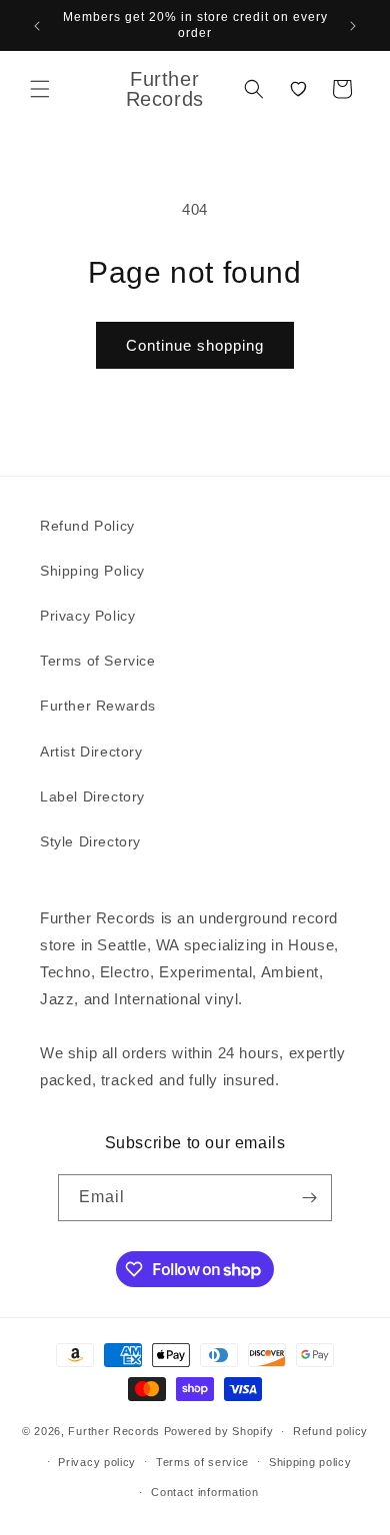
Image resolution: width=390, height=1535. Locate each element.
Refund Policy (87, 526)
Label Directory (92, 796)
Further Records (114, 1431)
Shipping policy (310, 1462)
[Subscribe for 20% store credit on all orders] (309, 1197)
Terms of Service (98, 661)
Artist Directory (91, 752)
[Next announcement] (353, 26)
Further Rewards (98, 706)
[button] (40, 89)
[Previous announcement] (37, 26)
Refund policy (330, 1431)
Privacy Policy (87, 616)
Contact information (204, 1492)
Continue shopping (195, 345)
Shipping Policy (92, 571)
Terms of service (202, 1462)
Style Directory (90, 841)
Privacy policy (97, 1462)
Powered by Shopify (219, 1431)
